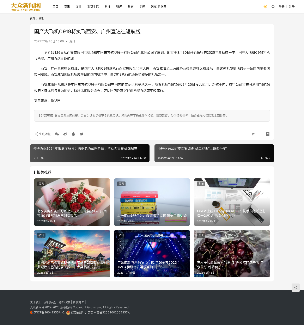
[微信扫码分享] (57, 134)
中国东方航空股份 (110, 52)
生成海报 (44, 134)
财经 (119, 6)
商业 (78, 6)
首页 (55, 6)
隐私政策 (65, 302)
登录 (282, 6)
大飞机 (250, 52)
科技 (107, 6)
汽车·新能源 (158, 6)
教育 (131, 6)
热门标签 (50, 302)
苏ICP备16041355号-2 (49, 312)
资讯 (67, 6)
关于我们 (36, 302)
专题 (142, 6)
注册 (292, 6)
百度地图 (78, 302)
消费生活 (93, 6)
